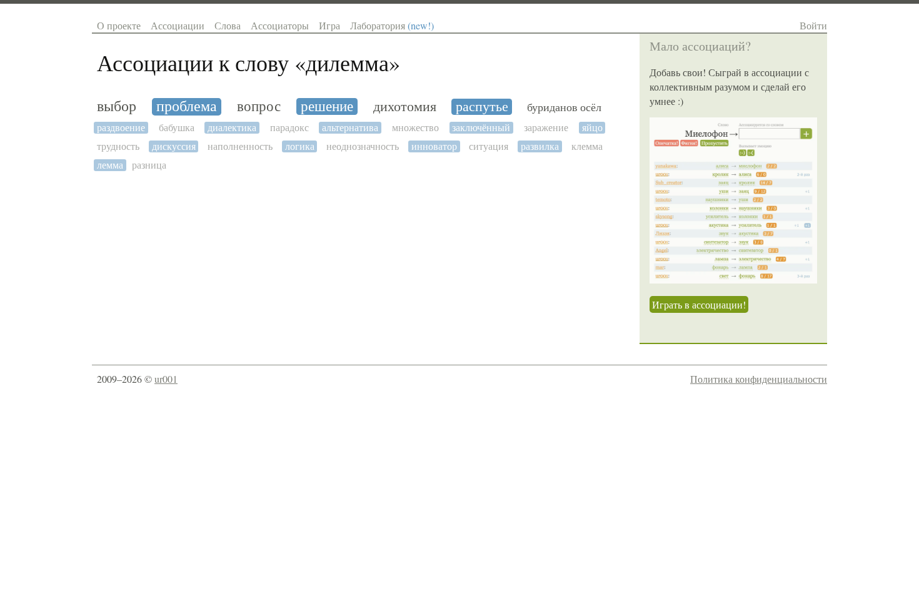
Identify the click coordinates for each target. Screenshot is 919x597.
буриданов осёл (564, 107)
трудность (118, 146)
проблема (186, 107)
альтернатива (350, 128)
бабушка (176, 128)
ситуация (488, 146)
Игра (329, 25)
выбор (116, 106)
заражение (546, 128)
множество (415, 128)
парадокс (289, 128)
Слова (227, 25)
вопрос (259, 107)
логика (299, 146)
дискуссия (174, 146)
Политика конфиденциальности (758, 378)
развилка (540, 146)
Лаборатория (392, 25)
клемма (587, 146)
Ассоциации (177, 25)
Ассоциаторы (280, 25)
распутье (482, 107)
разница (149, 165)
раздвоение (121, 128)
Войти (813, 25)
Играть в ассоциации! (699, 304)
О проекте (119, 25)
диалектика (232, 128)
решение (327, 106)
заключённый (481, 128)
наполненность (240, 146)
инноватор (434, 146)
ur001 (166, 378)
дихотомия (404, 107)
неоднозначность (362, 146)
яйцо (592, 128)
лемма (110, 165)
